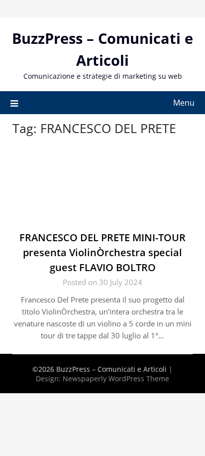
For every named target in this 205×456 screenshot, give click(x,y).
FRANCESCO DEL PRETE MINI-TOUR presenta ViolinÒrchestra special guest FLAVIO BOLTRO (102, 252)
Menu (184, 102)
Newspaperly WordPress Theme (116, 378)
